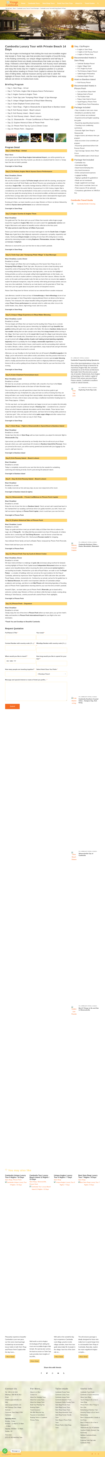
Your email (40, 633)
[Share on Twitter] (47, 1373)
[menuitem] (23, 3)
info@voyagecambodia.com (13, 1400)
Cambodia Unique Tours (62, 1397)
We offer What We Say (37, 1412)
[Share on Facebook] (41, 1373)
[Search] (98, 3)
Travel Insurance (35, 1410)
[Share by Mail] (58, 1373)
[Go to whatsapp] (4, 1451)
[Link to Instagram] (98, 1453)
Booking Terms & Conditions (38, 1417)
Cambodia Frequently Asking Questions (85, 360)
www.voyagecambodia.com (13, 1405)
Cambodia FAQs (85, 1443)
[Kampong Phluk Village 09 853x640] (24, 138)
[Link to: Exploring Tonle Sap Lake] (73, 464)
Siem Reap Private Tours (62, 1405)
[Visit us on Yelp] (64, 1373)
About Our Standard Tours (38, 1397)
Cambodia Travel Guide (82, 200)
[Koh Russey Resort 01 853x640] (61, 138)
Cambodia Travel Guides (81, 358)
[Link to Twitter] (92, 1453)
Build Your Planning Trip (37, 1405)
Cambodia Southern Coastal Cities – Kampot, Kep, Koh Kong (88, 700)
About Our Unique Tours (37, 1402)
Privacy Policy (34, 1420)
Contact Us (33, 1394)
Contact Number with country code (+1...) (20, 643)
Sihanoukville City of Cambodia (89, 1427)
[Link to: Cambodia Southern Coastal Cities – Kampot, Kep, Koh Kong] (73, 773)
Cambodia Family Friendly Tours (65, 1402)
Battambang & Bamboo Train (89, 1410)
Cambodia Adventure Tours (63, 1400)
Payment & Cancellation (37, 1415)
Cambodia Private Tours (62, 1392)
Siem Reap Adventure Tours (63, 1412)
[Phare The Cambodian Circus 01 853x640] (36, 138)
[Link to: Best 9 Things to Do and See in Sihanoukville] (73, 1083)
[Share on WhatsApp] (52, 1373)
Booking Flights (34, 1407)
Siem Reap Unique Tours (62, 1410)
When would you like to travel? (16, 656)
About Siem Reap (85, 1397)
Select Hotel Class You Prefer (47, 669)
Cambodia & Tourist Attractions (89, 1394)
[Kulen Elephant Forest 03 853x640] (48, 138)
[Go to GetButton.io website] (5, 1455)
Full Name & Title (11, 633)
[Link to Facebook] (95, 1453)
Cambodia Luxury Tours (62, 1394)
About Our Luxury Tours (37, 1400)
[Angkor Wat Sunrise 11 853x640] (11, 138)
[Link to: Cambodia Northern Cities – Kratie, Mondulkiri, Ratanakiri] (73, 619)
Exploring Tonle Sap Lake (88, 390)
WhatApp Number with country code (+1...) (51, 645)
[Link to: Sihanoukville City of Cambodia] (73, 928)
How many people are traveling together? (20, 669)
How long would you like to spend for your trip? (51, 658)
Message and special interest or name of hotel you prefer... (26, 680)
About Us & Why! (35, 1392)
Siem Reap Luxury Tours (62, 1407)
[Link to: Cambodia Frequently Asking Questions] (85, 279)
